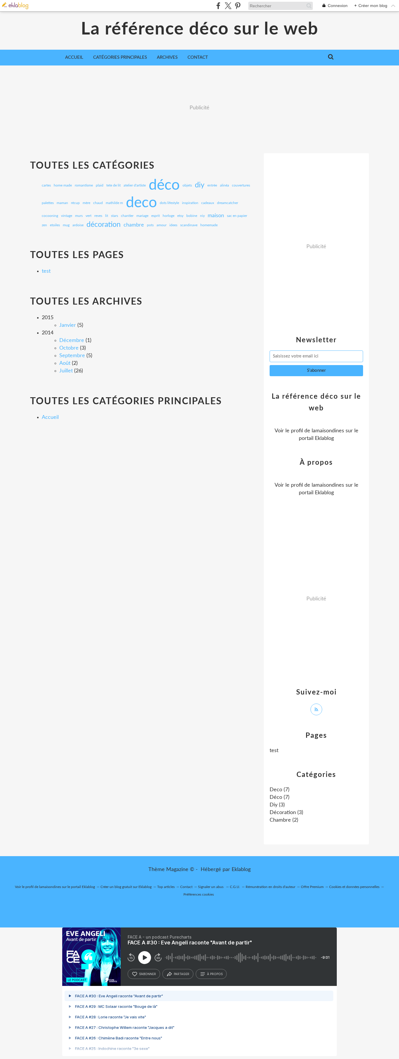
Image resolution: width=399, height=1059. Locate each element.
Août (64, 363)
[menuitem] (74, 57)
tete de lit (113, 185)
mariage (142, 215)
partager (181, 974)
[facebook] (218, 5)
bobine (191, 215)
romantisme (84, 185)
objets (187, 185)
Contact (198, 57)
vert (88, 215)
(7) (279, 789)
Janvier (67, 325)
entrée (212, 185)
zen (44, 225)
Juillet (66, 371)
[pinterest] (237, 5)
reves (98, 215)
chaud (98, 203)
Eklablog (241, 869)
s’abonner (147, 974)
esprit (155, 215)
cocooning (50, 215)
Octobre (69, 348)
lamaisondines (328, 430)
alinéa (224, 185)
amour (161, 225)
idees (173, 225)
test (46, 271)
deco (141, 203)
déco (164, 185)
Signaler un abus (211, 887)
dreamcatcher (227, 203)
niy (202, 215)
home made (63, 185)
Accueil (74, 57)
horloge (168, 215)
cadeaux (207, 203)
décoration (103, 224)
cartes (46, 185)
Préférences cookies (198, 894)
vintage (66, 215)
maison (216, 215)
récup (75, 203)
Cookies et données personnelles (354, 887)
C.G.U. (235, 887)
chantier (127, 215)
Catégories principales (120, 57)
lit (106, 215)
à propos (215, 974)
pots (150, 225)
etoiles (55, 225)
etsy (180, 215)
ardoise (78, 225)
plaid (99, 185)
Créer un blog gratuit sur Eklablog (126, 887)
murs (79, 215)
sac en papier (237, 215)
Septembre (72, 355)
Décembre (71, 340)
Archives (167, 57)
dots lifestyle (169, 203)
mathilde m (114, 203)
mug (66, 225)
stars (114, 215)
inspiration (190, 203)
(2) (284, 820)
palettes (48, 203)
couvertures (241, 185)
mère (86, 203)
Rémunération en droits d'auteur (270, 887)
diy (199, 185)
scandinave (188, 225)
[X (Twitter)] (228, 5)
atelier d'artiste (135, 185)
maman (62, 203)
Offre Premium (312, 887)
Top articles (166, 887)
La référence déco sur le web (199, 29)
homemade (209, 225)
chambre (134, 225)
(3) (277, 805)
